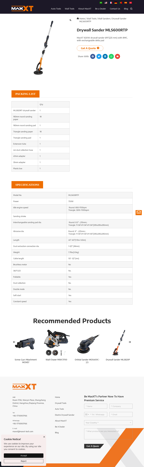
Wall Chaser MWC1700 (52, 359)
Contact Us (115, 8)
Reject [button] (23, 461)
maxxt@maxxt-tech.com (23, 431)
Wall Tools (69, 8)
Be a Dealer (100, 8)
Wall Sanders (104, 18)
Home (82, 18)
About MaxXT (84, 8)
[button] (131, 9)
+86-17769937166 (20, 416)
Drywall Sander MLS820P (114, 359)
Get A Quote (93, 446)
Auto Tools (56, 8)
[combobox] (86, 414)
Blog (126, 8)
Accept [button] (23, 455)
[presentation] (14, 342)
